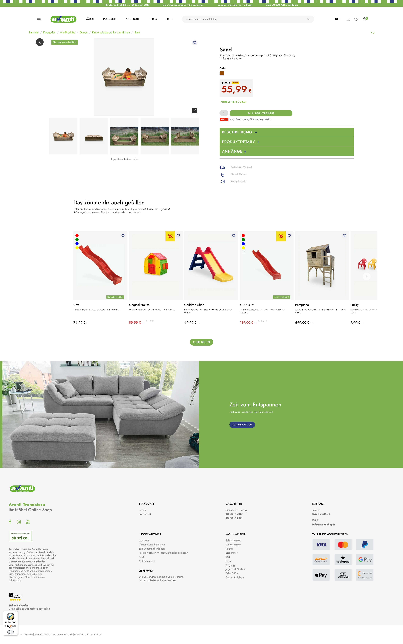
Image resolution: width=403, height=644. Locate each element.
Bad (228, 557)
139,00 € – (248, 322)
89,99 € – (136, 322)
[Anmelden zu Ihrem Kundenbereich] (348, 20)
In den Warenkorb (263, 113)
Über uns (144, 540)
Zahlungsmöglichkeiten (152, 548)
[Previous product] (372, 32)
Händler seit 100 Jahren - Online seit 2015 (127, 5)
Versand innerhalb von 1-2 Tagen (235, 5)
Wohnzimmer (233, 544)
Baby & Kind (232, 573)
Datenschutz (79, 634)
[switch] (10, 632)
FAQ (141, 557)
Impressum (50, 634)
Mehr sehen (201, 342)
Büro (228, 561)
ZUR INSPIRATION (242, 424)
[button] (366, 276)
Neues (152, 19)
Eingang (230, 565)
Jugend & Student (235, 569)
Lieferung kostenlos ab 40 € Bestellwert (183, 5)
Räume (89, 19)
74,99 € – (81, 322)
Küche (229, 548)
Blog (169, 19)
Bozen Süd (145, 514)
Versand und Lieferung (152, 544)
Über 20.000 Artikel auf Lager (282, 5)
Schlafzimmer (233, 540)
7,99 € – (357, 322)
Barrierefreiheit (94, 634)
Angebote (133, 19)
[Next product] (374, 32)
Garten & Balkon (235, 577)
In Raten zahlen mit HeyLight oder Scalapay (163, 553)
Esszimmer (232, 553)
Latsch (142, 510)
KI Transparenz (147, 561)
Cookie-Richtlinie (64, 634)
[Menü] (16, 613)
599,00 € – (304, 322)
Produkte (110, 19)
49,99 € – (192, 322)
